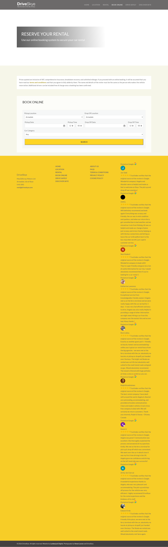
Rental (106, 5)
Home (86, 5)
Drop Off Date (90, 122)
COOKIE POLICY (96, 178)
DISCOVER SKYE (62, 181)
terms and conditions (38, 82)
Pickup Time (72, 122)
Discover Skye (145, 5)
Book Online (117, 5)
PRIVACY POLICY (97, 175)
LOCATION (59, 169)
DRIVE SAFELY (61, 178)
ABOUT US (94, 166)
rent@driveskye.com (25, 187)
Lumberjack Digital (56, 544)
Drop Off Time (133, 122)
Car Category (29, 131)
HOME (58, 166)
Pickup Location (30, 113)
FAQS (92, 169)
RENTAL (58, 172)
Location (96, 5)
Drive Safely (130, 5)
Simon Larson (79, 544)
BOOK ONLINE (61, 175)
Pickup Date (29, 122)
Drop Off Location (91, 113)
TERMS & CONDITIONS (99, 172)
